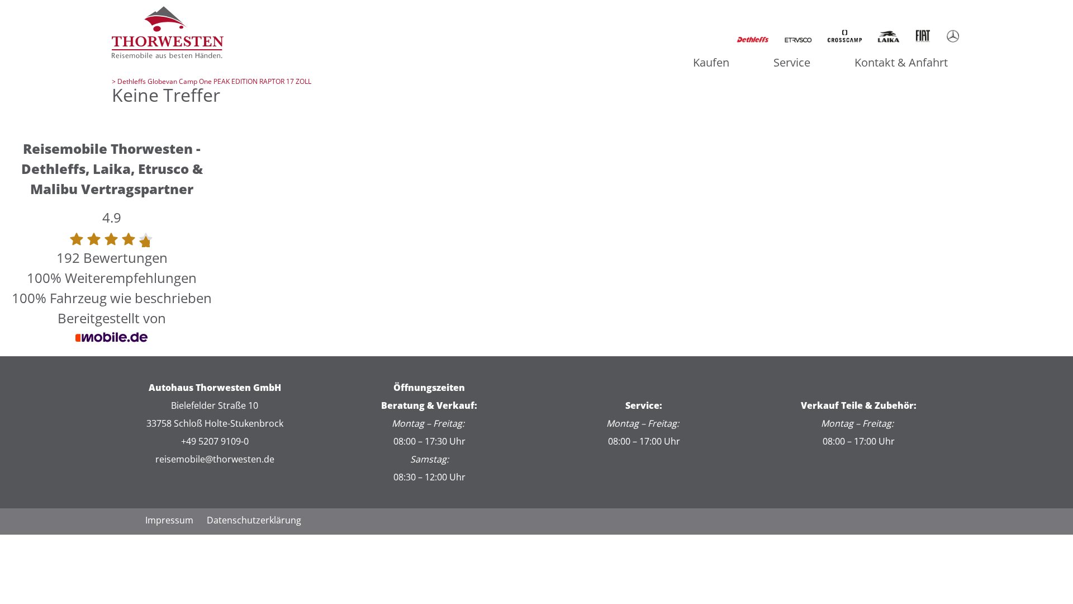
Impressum (169, 520)
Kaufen (711, 62)
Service (791, 62)
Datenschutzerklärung (254, 520)
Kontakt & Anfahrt (901, 62)
